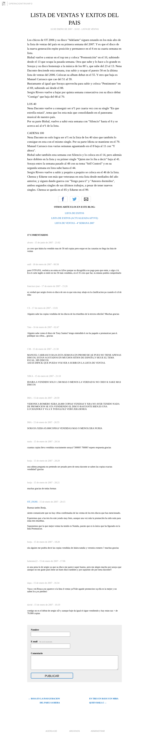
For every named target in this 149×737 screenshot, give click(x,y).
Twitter (74, 199)
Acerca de (51, 731)
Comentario (37, 653)
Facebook (63, 199)
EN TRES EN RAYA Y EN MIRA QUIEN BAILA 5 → (103, 701)
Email (86, 199)
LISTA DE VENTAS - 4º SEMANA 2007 (74, 223)
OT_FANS (32, 501)
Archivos (74, 731)
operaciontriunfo (20, 3)
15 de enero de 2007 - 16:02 (65, 29)
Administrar (98, 731)
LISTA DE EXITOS (74, 213)
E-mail (42, 641)
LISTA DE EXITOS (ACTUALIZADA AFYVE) (74, 218)
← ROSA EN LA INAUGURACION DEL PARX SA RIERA (44, 701)
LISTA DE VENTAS (90, 29)
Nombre (35, 629)
